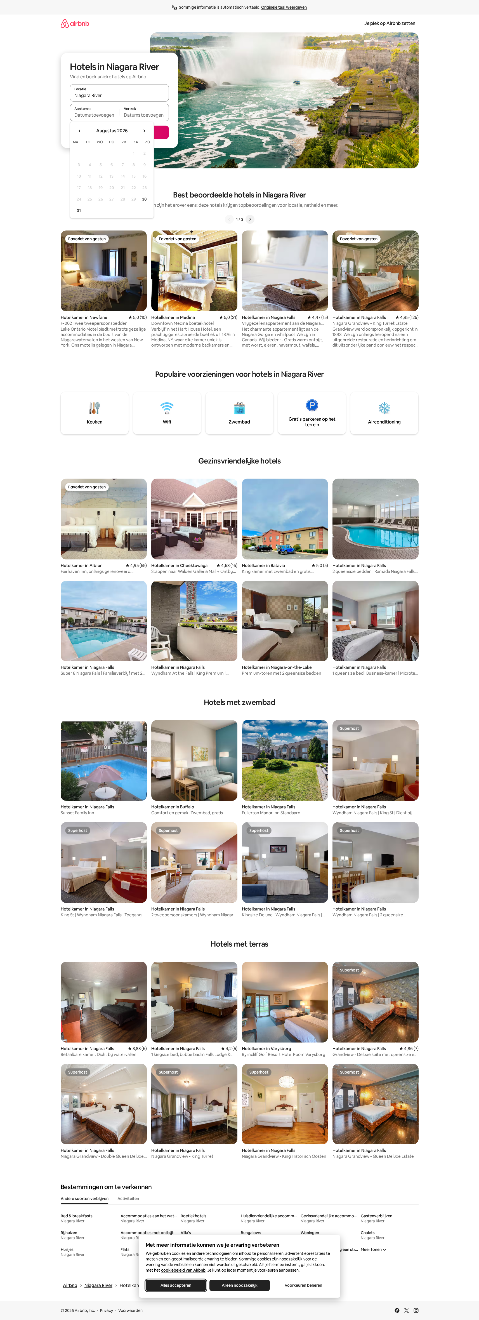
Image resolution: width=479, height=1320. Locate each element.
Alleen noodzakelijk (240, 1285)
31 (79, 210)
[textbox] (94, 115)
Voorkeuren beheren (303, 1285)
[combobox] (119, 95)
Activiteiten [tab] (128, 1198)
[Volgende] (250, 219)
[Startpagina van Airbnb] (75, 23)
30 (144, 199)
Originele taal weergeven (284, 7)
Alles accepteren (176, 1285)
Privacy (106, 1310)
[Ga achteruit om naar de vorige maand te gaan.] (79, 131)
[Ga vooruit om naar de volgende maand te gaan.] (144, 131)
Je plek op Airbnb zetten (389, 23)
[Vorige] (229, 219)
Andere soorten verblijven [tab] (84, 1198)
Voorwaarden (130, 1310)
